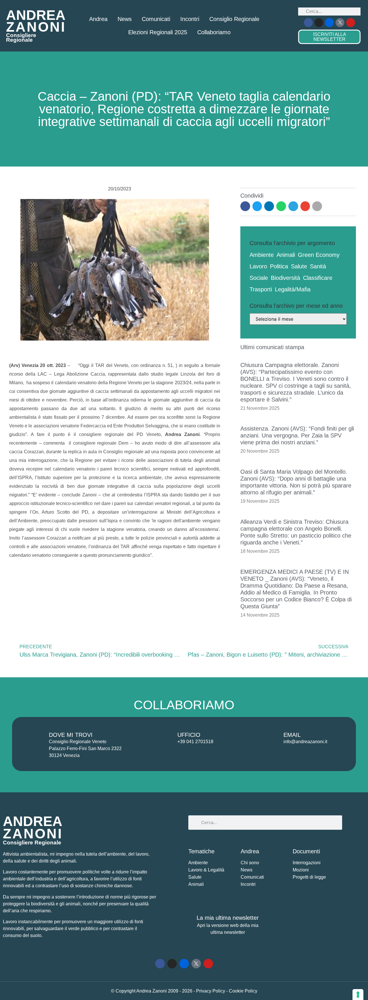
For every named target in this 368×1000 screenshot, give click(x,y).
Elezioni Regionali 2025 (157, 32)
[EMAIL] (270, 738)
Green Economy (319, 255)
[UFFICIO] (164, 738)
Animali (286, 255)
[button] (245, 206)
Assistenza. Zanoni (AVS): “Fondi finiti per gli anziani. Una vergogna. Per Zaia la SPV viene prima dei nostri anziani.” (297, 435)
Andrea (98, 19)
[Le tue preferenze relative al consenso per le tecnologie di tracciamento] (357, 994)
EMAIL (292, 735)
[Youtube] (350, 22)
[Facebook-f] (308, 22)
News (125, 19)
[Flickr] (329, 22)
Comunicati (156, 19)
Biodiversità (285, 278)
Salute (299, 266)
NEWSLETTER (329, 37)
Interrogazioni (307, 862)
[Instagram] (319, 22)
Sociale (259, 278)
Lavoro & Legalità (206, 869)
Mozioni (301, 869)
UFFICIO (188, 735)
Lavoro (258, 266)
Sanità (318, 266)
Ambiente (262, 255)
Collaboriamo (214, 32)
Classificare (317, 278)
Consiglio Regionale (234, 19)
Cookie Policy (243, 990)
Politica (279, 266)
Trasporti (261, 289)
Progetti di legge (309, 877)
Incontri (189, 19)
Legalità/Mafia (292, 289)
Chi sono (250, 862)
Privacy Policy (211, 990)
